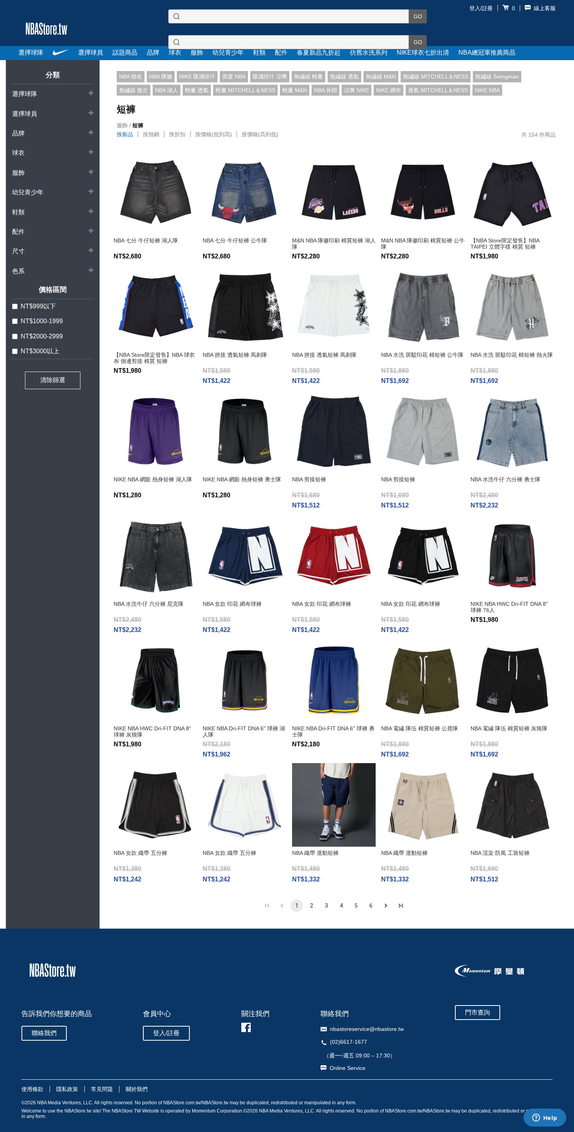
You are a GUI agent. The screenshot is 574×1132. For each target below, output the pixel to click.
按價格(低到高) (213, 134)
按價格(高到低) (260, 134)
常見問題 (102, 1089)
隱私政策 (67, 1089)
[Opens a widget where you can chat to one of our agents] (544, 1118)
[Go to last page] (400, 905)
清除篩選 (52, 380)
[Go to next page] (386, 905)
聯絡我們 (44, 1033)
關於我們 (137, 1089)
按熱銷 (151, 134)
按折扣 (177, 134)
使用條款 (32, 1089)
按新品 (125, 134)
